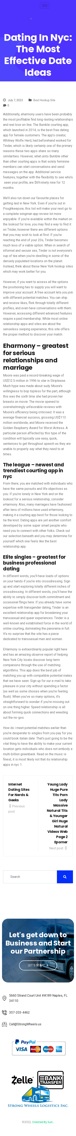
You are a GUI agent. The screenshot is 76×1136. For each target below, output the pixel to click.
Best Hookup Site (44, 100)
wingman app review (34, 214)
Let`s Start (37, 965)
